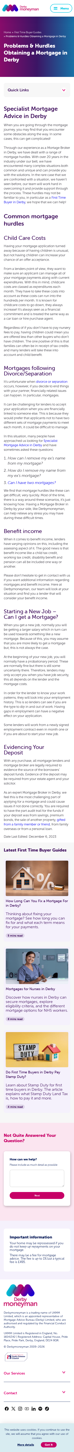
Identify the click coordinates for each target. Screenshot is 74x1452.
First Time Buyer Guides (27, 32)
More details (25, 1444)
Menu (64, 8)
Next (37, 1195)
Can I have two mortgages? (32, 482)
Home (7, 32)
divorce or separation (51, 382)
